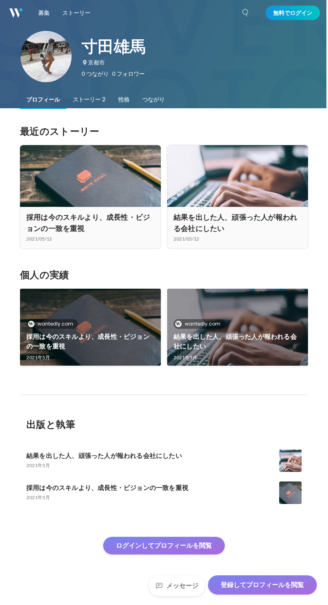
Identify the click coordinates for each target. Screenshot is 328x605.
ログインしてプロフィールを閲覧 (164, 545)
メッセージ (182, 585)
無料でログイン (292, 13)
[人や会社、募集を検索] (246, 13)
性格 (124, 99)
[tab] (43, 99)
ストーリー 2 (89, 99)
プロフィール (43, 99)
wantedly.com (55, 323)
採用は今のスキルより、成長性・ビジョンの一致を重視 (88, 341)
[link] (90, 327)
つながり (153, 99)
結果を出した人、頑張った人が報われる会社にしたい (235, 341)
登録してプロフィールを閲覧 (262, 584)
